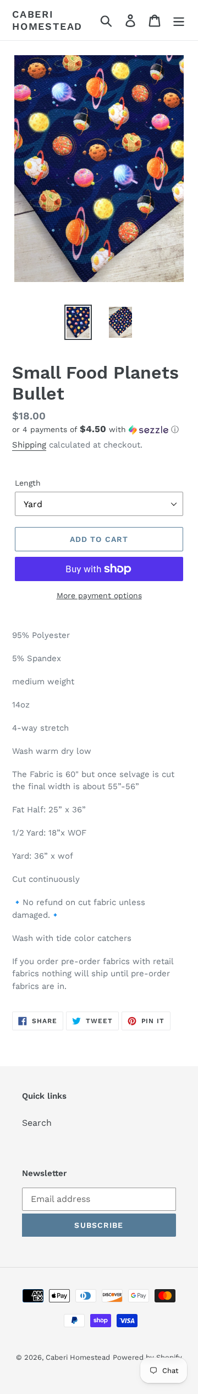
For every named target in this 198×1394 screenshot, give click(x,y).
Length (28, 482)
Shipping (29, 445)
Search (37, 1123)
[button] (99, 429)
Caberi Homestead (47, 20)
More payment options (99, 595)
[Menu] (179, 20)
